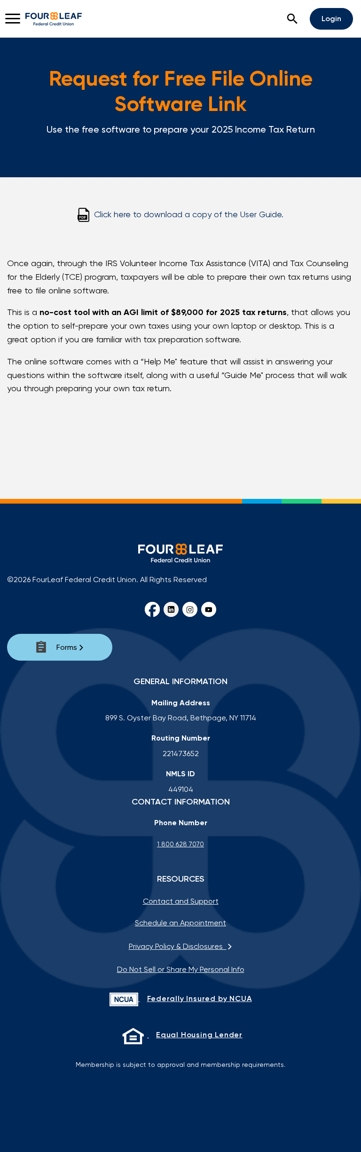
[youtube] (208, 609)
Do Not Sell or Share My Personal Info (180, 969)
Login (331, 18)
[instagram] (189, 609)
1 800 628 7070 (180, 844)
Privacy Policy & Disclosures (178, 946)
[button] (292, 18)
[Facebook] (152, 609)
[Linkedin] (171, 609)
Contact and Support (181, 901)
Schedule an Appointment (180, 922)
